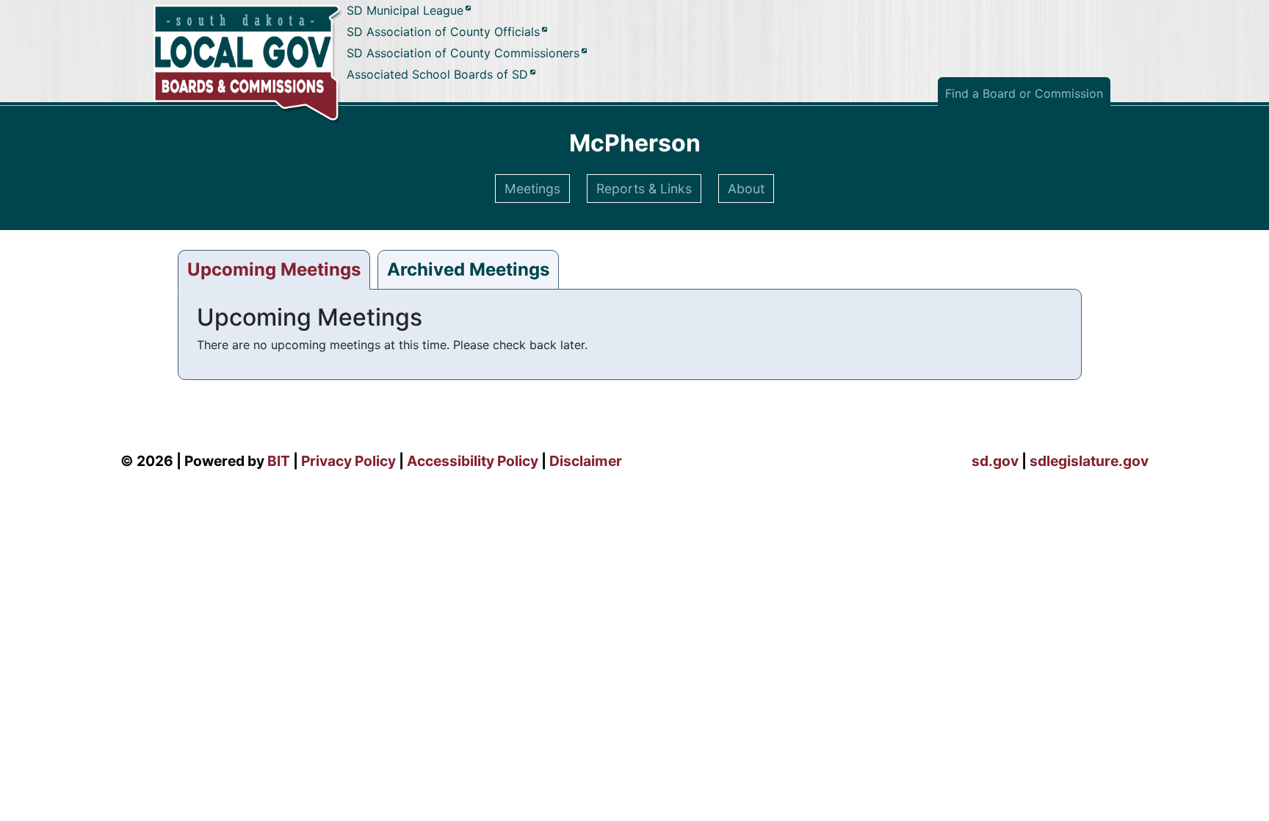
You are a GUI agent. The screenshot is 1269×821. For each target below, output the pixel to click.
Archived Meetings (468, 269)
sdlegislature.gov (1089, 461)
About (746, 188)
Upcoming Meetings (274, 269)
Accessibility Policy (472, 461)
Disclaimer (585, 461)
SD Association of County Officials (443, 32)
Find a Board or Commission (1024, 93)
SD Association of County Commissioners (463, 53)
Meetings (532, 188)
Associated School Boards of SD (437, 74)
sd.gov (995, 461)
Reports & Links (644, 188)
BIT (278, 461)
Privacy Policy (348, 461)
